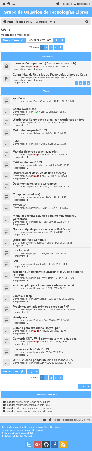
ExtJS (17, 141)
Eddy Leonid (39, 299)
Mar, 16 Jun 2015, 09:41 (54, 154)
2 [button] (46, 47)
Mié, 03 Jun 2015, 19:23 (54, 176)
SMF (16, 261)
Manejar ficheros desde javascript (35, 151)
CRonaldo (38, 77)
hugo (36, 66)
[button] (60, 47)
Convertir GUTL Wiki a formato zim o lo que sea (44, 338)
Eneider (37, 320)
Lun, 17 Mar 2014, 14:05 (59, 242)
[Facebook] (54, 444)
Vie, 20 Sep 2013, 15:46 (54, 331)
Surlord (37, 264)
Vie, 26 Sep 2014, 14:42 (54, 197)
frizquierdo (38, 242)
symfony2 (19, 205)
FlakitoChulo (39, 101)
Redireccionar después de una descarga (39, 173)
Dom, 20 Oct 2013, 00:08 (63, 309)
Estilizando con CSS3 (27, 162)
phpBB (22, 427)
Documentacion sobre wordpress (35, 183)
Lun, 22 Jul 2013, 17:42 (58, 363)
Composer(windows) (26, 194)
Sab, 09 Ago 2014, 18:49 (56, 221)
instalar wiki (21, 250)
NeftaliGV (38, 122)
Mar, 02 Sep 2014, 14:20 (58, 77)
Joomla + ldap (22, 296)
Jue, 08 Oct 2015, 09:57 (53, 133)
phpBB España (36, 430)
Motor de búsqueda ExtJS (30, 130)
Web (5, 30)
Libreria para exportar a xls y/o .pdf (36, 328)
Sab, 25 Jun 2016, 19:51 (53, 112)
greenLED (38, 363)
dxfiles (27, 35)
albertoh (37, 165)
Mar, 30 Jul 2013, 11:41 (53, 352)
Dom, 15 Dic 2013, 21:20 (61, 278)
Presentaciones (35, 69)
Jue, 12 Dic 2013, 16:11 (53, 288)
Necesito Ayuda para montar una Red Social (42, 229)
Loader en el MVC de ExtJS (31, 349)
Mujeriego (38, 232)
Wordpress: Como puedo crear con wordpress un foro (49, 119)
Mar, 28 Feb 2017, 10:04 (61, 101)
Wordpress (20, 317)
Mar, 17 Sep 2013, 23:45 (54, 341)
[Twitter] (29, 444)
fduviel (36, 208)
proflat (11, 433)
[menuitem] (11, 3)
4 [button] (55, 47)
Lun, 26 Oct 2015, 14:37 (58, 122)
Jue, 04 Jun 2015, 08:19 (56, 165)
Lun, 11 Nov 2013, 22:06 (61, 299)
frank (20, 35)
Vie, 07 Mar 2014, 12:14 (54, 253)
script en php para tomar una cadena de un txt (43, 285)
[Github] (46, 444)
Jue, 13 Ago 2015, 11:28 (53, 144)
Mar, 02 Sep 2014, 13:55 (55, 208)
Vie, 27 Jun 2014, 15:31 (58, 232)
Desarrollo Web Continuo (29, 239)
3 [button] (51, 47)
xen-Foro (19, 98)
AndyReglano (40, 309)
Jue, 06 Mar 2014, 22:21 (56, 264)
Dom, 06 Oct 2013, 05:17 (55, 66)
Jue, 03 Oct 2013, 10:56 (56, 320)
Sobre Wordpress (24, 109)
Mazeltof (25, 433)
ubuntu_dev (39, 278)
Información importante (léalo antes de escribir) (44, 63)
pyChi (36, 253)
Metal (36, 197)
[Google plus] (37, 444)
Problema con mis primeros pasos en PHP (41, 306)
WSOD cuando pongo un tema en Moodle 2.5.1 (44, 360)
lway (35, 352)
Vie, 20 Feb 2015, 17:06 (57, 186)
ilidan (36, 288)
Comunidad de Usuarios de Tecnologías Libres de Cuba (50, 74)
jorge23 (37, 221)
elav (35, 112)
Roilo (36, 133)
